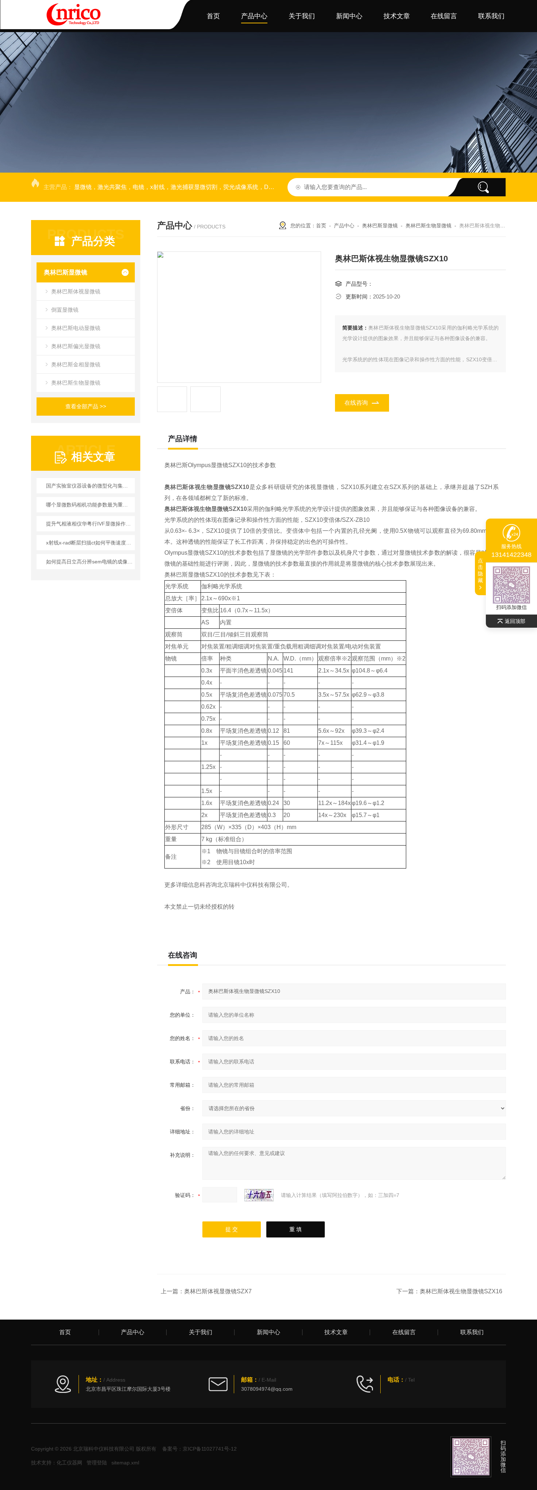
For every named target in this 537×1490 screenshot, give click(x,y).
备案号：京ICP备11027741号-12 (199, 1449)
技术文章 (397, 16)
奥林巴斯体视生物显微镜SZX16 (461, 1291)
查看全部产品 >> (85, 406)
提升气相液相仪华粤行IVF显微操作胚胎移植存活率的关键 (89, 524)
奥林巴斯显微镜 (65, 272)
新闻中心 (349, 16)
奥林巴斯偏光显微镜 (75, 346)
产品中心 (254, 16)
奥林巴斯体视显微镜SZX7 (218, 1291)
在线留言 (444, 16)
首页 (213, 16)
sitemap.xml (125, 1463)
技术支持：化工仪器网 (56, 1463)
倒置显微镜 (65, 310)
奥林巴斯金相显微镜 (75, 364)
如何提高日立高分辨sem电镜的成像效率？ (89, 562)
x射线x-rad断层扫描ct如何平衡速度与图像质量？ (89, 543)
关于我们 (302, 16)
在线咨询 (356, 403)
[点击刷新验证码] (259, 1195)
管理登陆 (97, 1463)
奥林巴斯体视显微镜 (75, 291)
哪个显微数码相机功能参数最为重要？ (89, 505)
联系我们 (491, 16)
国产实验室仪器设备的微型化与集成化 (89, 486)
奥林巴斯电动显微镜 (75, 328)
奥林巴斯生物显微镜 (75, 383)
